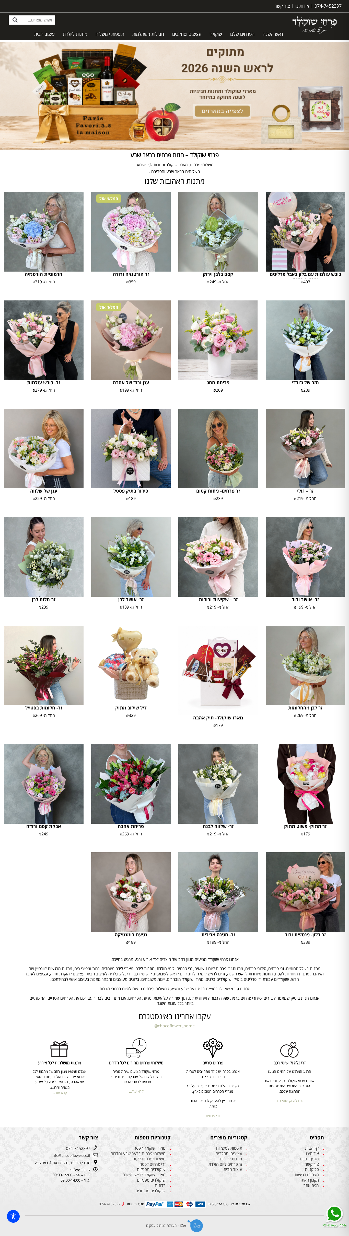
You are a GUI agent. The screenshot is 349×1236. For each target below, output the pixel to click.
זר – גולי (305, 491)
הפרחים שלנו (242, 34)
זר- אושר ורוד (305, 599)
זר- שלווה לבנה (218, 826)
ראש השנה (273, 34)
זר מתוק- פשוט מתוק (305, 826)
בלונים (160, 1185)
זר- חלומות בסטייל (43, 708)
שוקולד (216, 34)
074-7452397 (78, 1148)
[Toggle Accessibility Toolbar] (13, 1216)
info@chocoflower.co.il (71, 1155)
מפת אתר (311, 1185)
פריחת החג (218, 382)
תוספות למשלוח (110, 34)
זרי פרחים (213, 1115)
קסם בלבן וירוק (218, 274)
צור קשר (312, 1164)
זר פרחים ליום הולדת (225, 1164)
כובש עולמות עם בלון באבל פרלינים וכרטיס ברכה (305, 277)
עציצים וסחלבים (186, 34)
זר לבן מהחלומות (305, 708)
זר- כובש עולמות (43, 382)
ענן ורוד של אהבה (131, 382)
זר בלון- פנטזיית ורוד (305, 934)
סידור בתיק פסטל (130, 491)
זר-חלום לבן (43, 599)
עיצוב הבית (44, 34)
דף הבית (312, 1148)
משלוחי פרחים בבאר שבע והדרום (138, 1153)
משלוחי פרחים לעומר (148, 1159)
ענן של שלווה (43, 491)
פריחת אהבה (131, 826)
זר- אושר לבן (131, 599)
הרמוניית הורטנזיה (43, 274)
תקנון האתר (309, 1180)
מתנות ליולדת (75, 34)
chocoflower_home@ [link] (174, 1026)
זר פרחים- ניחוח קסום (218, 491)
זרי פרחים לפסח (152, 1164)
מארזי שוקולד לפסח (150, 1148)
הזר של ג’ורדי (305, 382)
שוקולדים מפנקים (151, 1169)
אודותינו (312, 1153)
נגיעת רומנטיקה (131, 934)
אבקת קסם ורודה (43, 826)
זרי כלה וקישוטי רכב (289, 1100)
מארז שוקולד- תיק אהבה (218, 718)
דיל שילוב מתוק (131, 708)
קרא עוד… (136, 1091)
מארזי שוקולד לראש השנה (144, 1174)
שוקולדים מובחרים (150, 1191)
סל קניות (312, 1169)
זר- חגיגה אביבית (218, 934)
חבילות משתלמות (148, 34)
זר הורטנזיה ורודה (131, 274)
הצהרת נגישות (307, 1174)
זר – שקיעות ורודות (218, 599)
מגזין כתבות (309, 1159)
